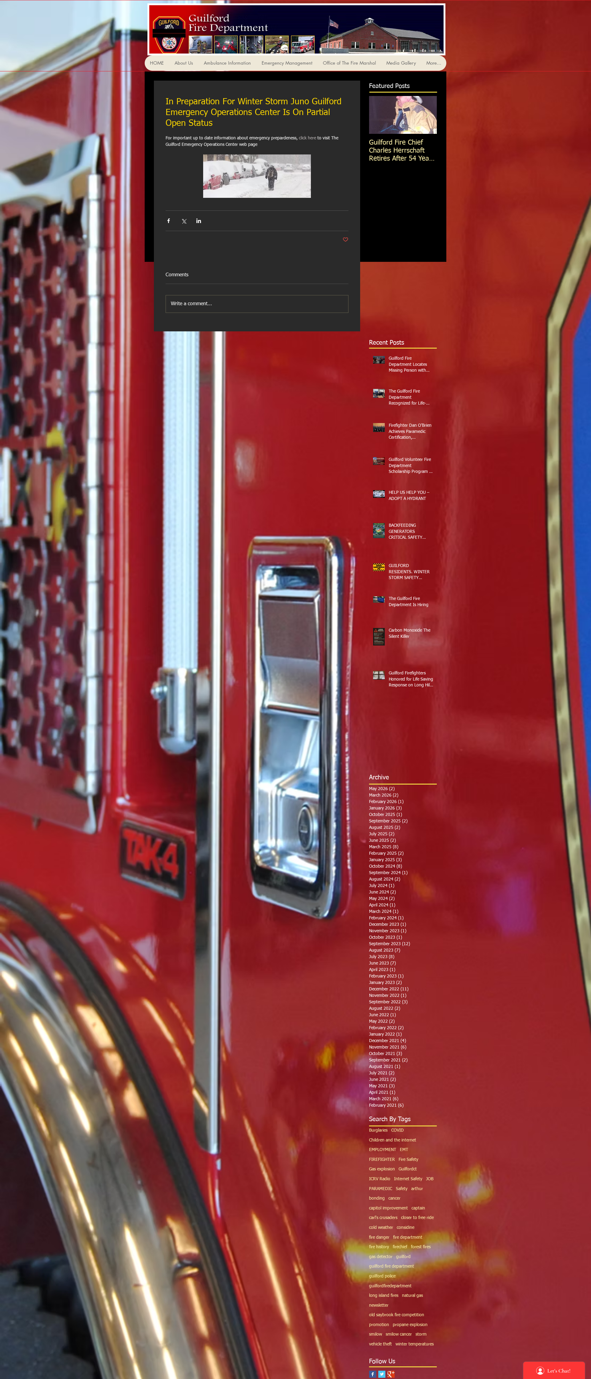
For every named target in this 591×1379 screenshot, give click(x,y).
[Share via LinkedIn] (199, 221)
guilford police (382, 1276)
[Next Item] (427, 115)
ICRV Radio (379, 1179)
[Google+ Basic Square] (391, 1374)
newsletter (378, 1305)
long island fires (383, 1295)
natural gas (412, 1295)
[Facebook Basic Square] (372, 1374)
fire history (379, 1247)
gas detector (380, 1257)
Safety (402, 1189)
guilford (403, 1257)
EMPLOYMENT (382, 1150)
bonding (377, 1198)
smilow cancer (399, 1334)
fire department (407, 1237)
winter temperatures (415, 1344)
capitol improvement (388, 1208)
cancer (394, 1198)
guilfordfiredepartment (390, 1286)
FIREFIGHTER (382, 1159)
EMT (404, 1150)
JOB (429, 1179)
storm (421, 1334)
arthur (417, 1189)
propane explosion (410, 1325)
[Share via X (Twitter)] (184, 221)
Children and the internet (392, 1140)
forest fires (421, 1247)
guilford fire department (391, 1266)
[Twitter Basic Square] (381, 1374)
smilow (375, 1334)
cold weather (381, 1227)
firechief (400, 1247)
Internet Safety (408, 1179)
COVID (397, 1130)
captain (418, 1208)
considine (405, 1227)
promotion (379, 1325)
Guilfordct (408, 1169)
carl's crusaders (383, 1218)
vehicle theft (380, 1344)
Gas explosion (382, 1169)
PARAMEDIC (380, 1189)
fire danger (379, 1237)
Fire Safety (408, 1159)
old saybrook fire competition (396, 1315)
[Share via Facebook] (168, 221)
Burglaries (378, 1130)
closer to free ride (417, 1218)
